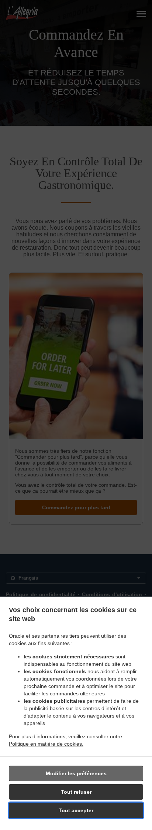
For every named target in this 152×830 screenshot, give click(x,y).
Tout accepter (76, 810)
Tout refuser (76, 792)
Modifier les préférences (76, 773)
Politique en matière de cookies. (46, 744)
